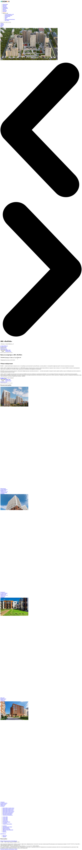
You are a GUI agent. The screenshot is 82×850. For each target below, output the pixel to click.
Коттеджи (4, 6)
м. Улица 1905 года (4, 345)
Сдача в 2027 (5, 819)
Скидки (4, 12)
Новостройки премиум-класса (8, 810)
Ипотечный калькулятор (7, 826)
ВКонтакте (5, 835)
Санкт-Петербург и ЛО (9, 14)
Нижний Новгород (8, 15)
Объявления (5, 7)
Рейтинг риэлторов (6, 828)
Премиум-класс (8, 351)
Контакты (4, 831)
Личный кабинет (6, 827)
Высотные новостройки (7, 813)
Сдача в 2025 (5, 817)
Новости (4, 9)
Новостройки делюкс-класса (8, 811)
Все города (7, 20)
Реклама (4, 830)
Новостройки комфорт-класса (8, 808)
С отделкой (5, 822)
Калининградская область (10, 19)
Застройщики (5, 8)
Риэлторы (4, 11)
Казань (6, 17)
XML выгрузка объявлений (8, 829)
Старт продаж (5, 820)
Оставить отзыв (3, 378)
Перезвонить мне (3, 348)
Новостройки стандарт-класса (8, 807)
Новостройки (5, 4)
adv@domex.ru (3, 833)
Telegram (4, 836)
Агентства (5, 10)
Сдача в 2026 (5, 818)
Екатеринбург (7, 16)
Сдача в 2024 (5, 816)
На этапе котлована (6, 821)
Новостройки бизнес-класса (8, 809)
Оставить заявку (3, 346)
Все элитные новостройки (8, 812)
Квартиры (5, 5)
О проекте (5, 825)
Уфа (5, 18)
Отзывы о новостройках (7, 823)
